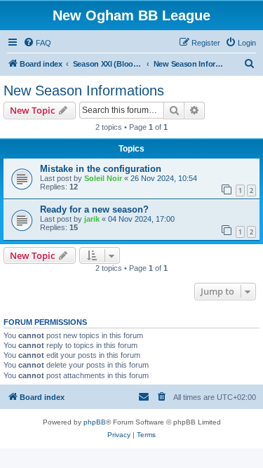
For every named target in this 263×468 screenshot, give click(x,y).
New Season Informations (84, 90)
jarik (92, 219)
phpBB (94, 422)
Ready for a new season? (94, 209)
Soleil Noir (103, 178)
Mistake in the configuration (100, 168)
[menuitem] (37, 42)
